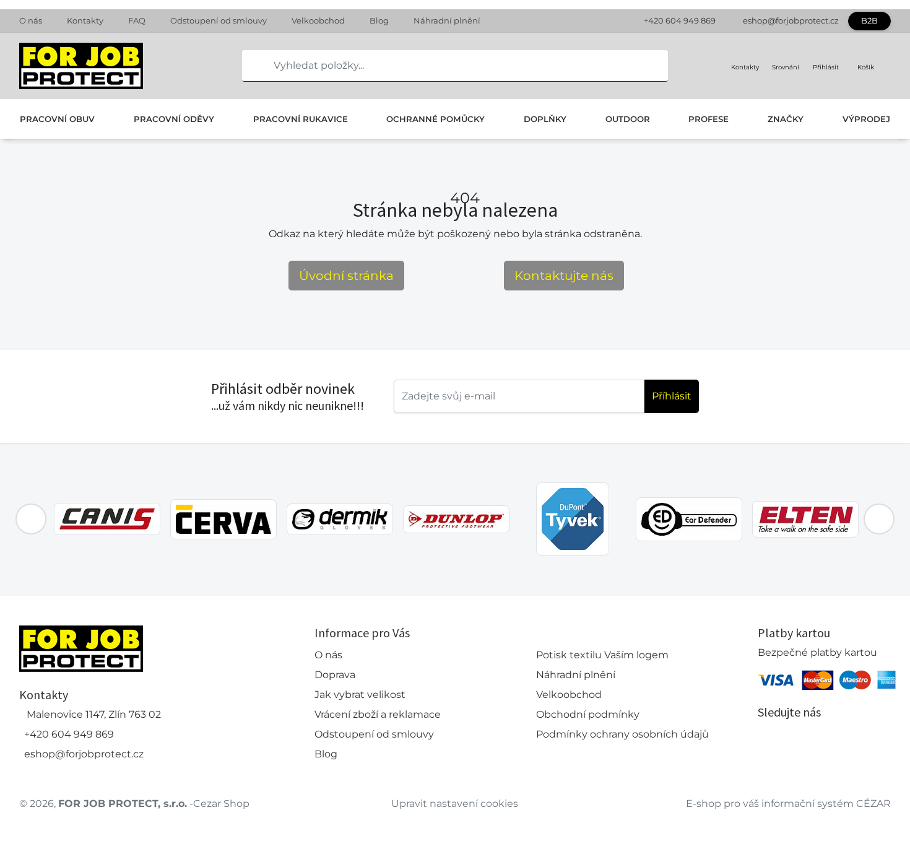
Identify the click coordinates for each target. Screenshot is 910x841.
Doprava (334, 675)
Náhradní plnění (447, 20)
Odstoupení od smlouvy (218, 20)
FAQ (136, 20)
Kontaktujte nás (563, 275)
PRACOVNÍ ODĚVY (174, 119)
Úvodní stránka (346, 275)
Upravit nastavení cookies (454, 803)
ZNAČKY (786, 119)
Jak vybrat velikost (359, 694)
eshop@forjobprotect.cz (791, 20)
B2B (869, 20)
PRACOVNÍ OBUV (57, 119)
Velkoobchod (318, 20)
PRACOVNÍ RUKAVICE (300, 119)
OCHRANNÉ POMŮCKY (435, 119)
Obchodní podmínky (587, 714)
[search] (252, 65)
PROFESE (708, 119)
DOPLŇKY (545, 119)
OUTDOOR (627, 119)
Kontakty (85, 20)
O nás (30, 20)
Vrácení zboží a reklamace (377, 714)
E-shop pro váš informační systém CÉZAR (788, 803)
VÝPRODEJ (866, 119)
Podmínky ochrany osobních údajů (622, 734)
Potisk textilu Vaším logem (602, 655)
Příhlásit (671, 396)
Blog (379, 20)
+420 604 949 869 (680, 20)
